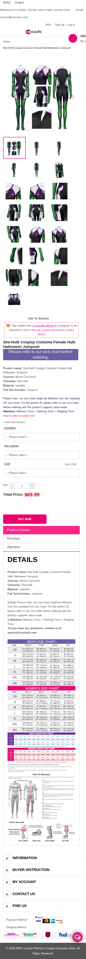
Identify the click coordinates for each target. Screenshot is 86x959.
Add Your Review (15, 422)
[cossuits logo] (36, 31)
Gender (10, 428)
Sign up (59, 24)
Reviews (13, 538)
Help (48, 24)
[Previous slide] (10, 97)
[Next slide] (73, 97)
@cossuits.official (43, 325)
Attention (13, 547)
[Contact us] (77, 937)
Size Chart (71, 464)
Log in (71, 24)
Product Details (18, 530)
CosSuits (27, 948)
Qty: (5, 484)
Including (11, 446)
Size (7, 464)
